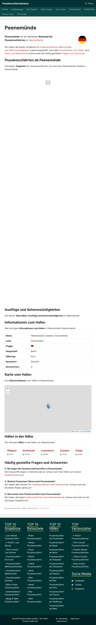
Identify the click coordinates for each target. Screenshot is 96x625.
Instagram (79, 589)
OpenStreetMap (86, 431)
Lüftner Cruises (46, 9)
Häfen (24, 508)
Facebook (79, 581)
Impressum (74, 618)
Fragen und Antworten (73, 53)
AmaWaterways (17, 9)
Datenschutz (62, 621)
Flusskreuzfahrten (49, 47)
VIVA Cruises (21, 14)
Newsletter (63, 618)
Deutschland (36, 40)
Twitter (78, 585)
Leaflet (76, 431)
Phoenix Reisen (75, 9)
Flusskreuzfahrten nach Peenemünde (50, 484)
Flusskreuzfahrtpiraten (15, 3)
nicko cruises (61, 9)
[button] (48, 406)
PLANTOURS (89, 9)
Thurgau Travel (7, 14)
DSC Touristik (32, 9)
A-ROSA (5, 9)
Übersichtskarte (13, 475)
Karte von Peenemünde (16, 53)
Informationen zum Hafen (71, 50)
